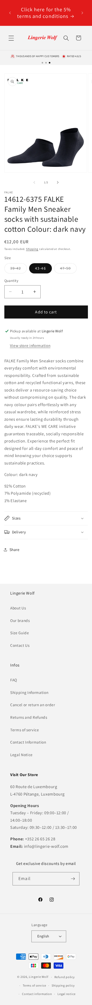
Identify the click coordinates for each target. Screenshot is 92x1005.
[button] (11, 38)
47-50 (68, 269)
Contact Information (28, 742)
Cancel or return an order (32, 704)
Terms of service (24, 729)
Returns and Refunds (28, 717)
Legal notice (66, 994)
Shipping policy (63, 985)
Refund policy (64, 977)
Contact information (37, 994)
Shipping (32, 249)
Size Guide (19, 632)
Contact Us (20, 645)
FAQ (13, 679)
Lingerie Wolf (38, 977)
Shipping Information (29, 692)
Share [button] (14, 549)
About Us (18, 607)
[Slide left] (34, 182)
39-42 (18, 269)
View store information (30, 345)
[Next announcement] (82, 12)
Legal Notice (21, 754)
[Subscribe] (73, 878)
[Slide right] (57, 182)
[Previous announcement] (10, 12)
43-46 (40, 268)
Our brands (20, 620)
